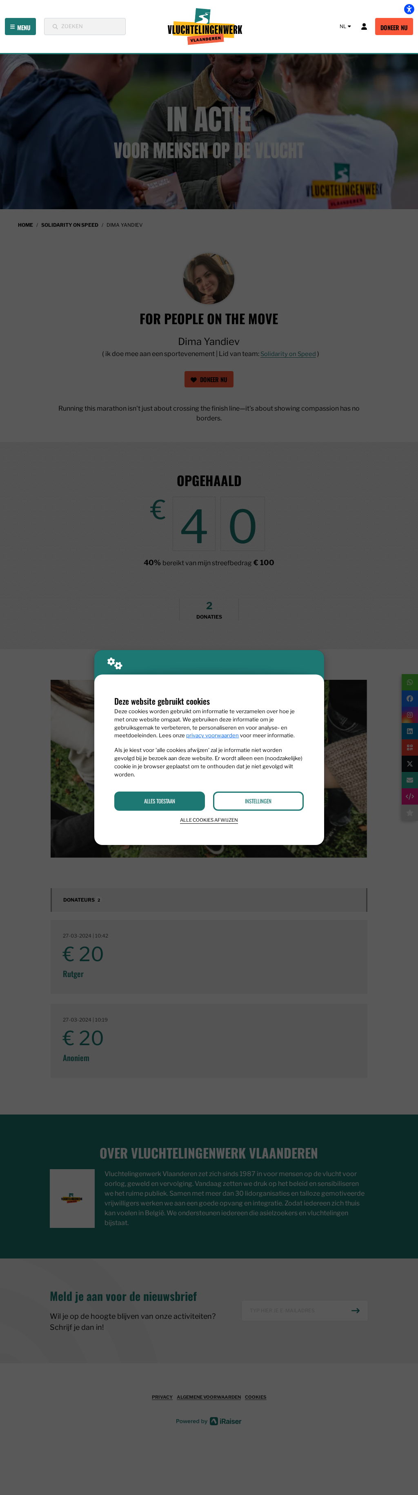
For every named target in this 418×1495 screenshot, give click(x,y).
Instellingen (258, 801)
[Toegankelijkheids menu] (409, 9)
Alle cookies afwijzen (209, 820)
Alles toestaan (159, 801)
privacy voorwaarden (212, 735)
